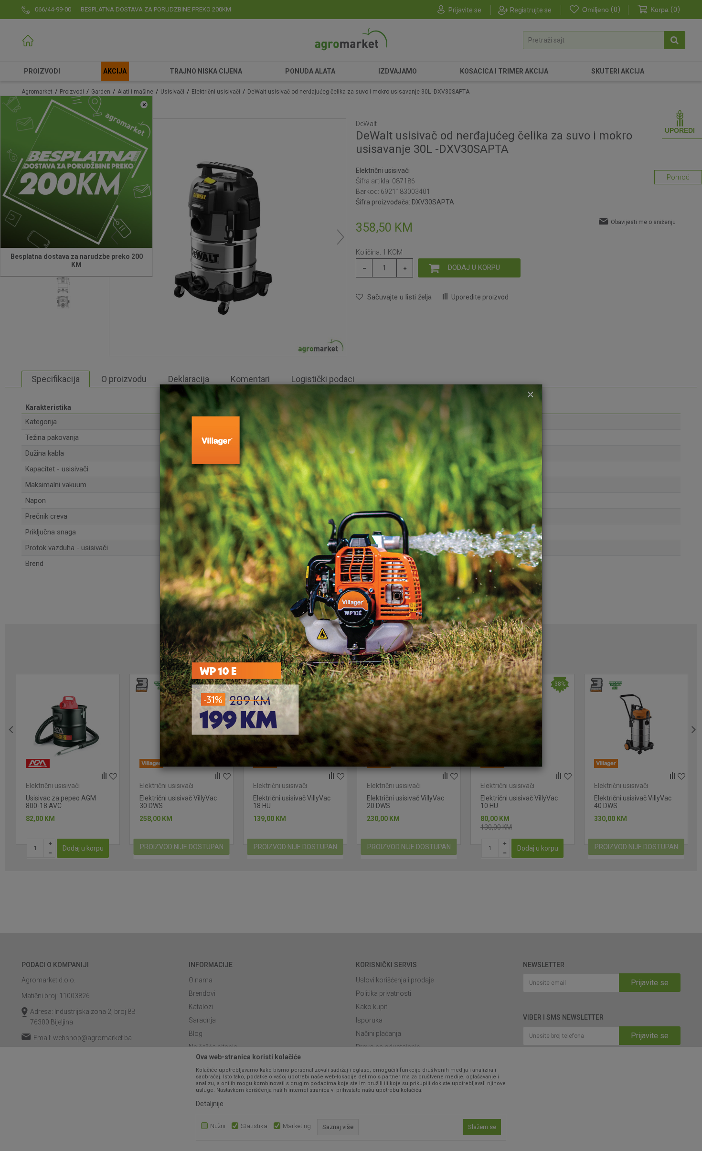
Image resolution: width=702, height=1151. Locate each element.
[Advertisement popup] (351, 575)
